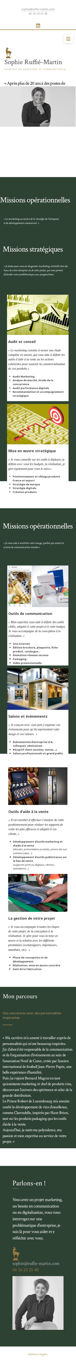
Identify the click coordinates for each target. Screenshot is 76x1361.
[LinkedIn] (38, 25)
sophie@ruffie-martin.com (38, 9)
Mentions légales (38, 1354)
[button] (68, 38)
